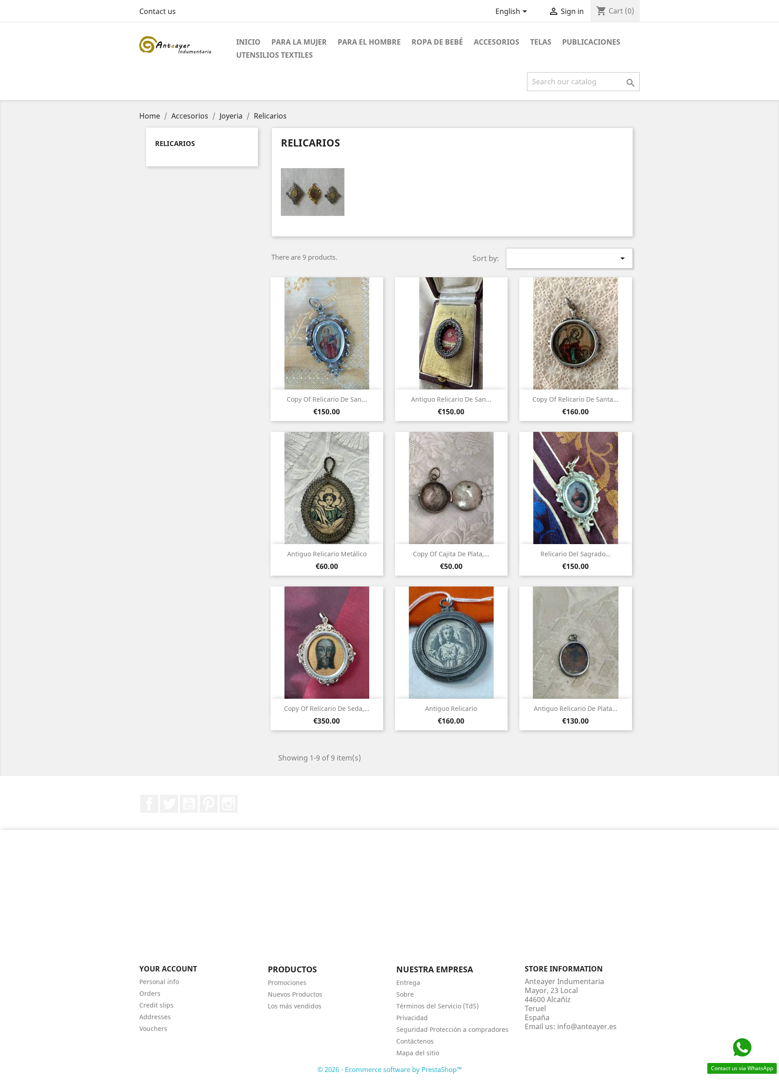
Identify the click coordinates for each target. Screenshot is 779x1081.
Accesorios (496, 42)
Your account (168, 969)
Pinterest (209, 804)
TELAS (540, 42)
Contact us (157, 11)
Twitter (169, 804)
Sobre (405, 994)
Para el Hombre (369, 42)
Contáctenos (415, 1041)
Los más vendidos (294, 1006)
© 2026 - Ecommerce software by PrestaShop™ (389, 1069)
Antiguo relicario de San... (451, 399)
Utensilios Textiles (274, 55)
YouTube (189, 804)
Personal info (159, 981)
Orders (149, 993)
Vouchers (153, 1028)
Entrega (408, 982)
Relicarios (175, 143)
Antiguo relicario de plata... (576, 708)
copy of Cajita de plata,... (451, 554)
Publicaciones (591, 42)
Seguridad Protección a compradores (452, 1029)
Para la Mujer (299, 42)
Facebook (149, 804)
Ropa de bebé (437, 42)
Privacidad (412, 1017)
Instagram (229, 804)
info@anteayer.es (587, 1026)
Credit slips (156, 1005)
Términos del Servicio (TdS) (437, 1006)
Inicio (248, 42)
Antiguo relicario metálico (327, 554)
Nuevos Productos (295, 994)
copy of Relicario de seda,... (327, 708)
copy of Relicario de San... (327, 399)
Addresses (155, 1016)
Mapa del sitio (417, 1053)
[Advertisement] (389, 902)
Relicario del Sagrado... (576, 554)
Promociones (287, 982)
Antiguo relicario (451, 708)
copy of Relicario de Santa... (575, 399)
